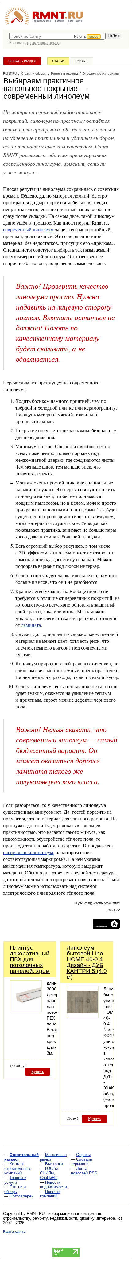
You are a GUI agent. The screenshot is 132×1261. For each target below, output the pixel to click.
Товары (81, 61)
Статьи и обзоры (15, 1189)
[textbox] (56, 36)
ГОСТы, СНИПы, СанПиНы (49, 1173)
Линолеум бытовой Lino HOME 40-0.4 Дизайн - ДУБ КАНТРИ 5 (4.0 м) (87, 962)
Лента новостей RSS (84, 1170)
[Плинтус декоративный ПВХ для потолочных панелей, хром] (25, 1010)
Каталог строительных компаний (17, 1168)
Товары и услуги (15, 1180)
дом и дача (75, 20)
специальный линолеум (28, 852)
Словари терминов (81, 1161)
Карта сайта (14, 1231)
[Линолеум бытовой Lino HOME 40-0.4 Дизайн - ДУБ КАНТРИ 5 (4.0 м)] (82, 1016)
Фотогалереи (21, 1196)
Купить (37, 1071)
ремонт (59, 20)
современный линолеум (28, 229)
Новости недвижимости (53, 1184)
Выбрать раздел (22, 61)
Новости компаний (50, 1193)
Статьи (58, 61)
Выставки (54, 1164)
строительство (41, 20)
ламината (31, 625)
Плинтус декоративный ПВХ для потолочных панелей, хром (30, 959)
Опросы (83, 1154)
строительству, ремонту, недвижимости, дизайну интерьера (59, 1218)
